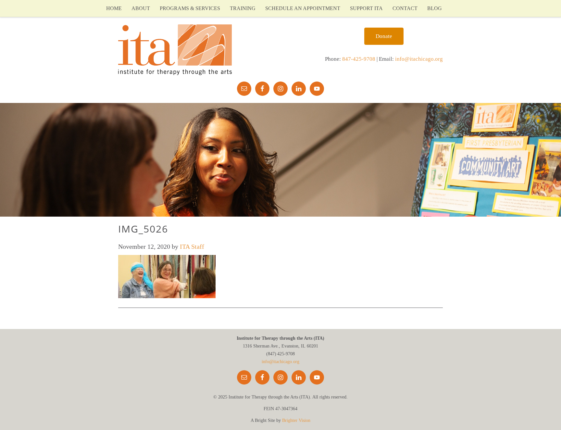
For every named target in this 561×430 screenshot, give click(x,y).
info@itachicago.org (419, 59)
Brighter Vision (296, 420)
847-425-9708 (358, 59)
